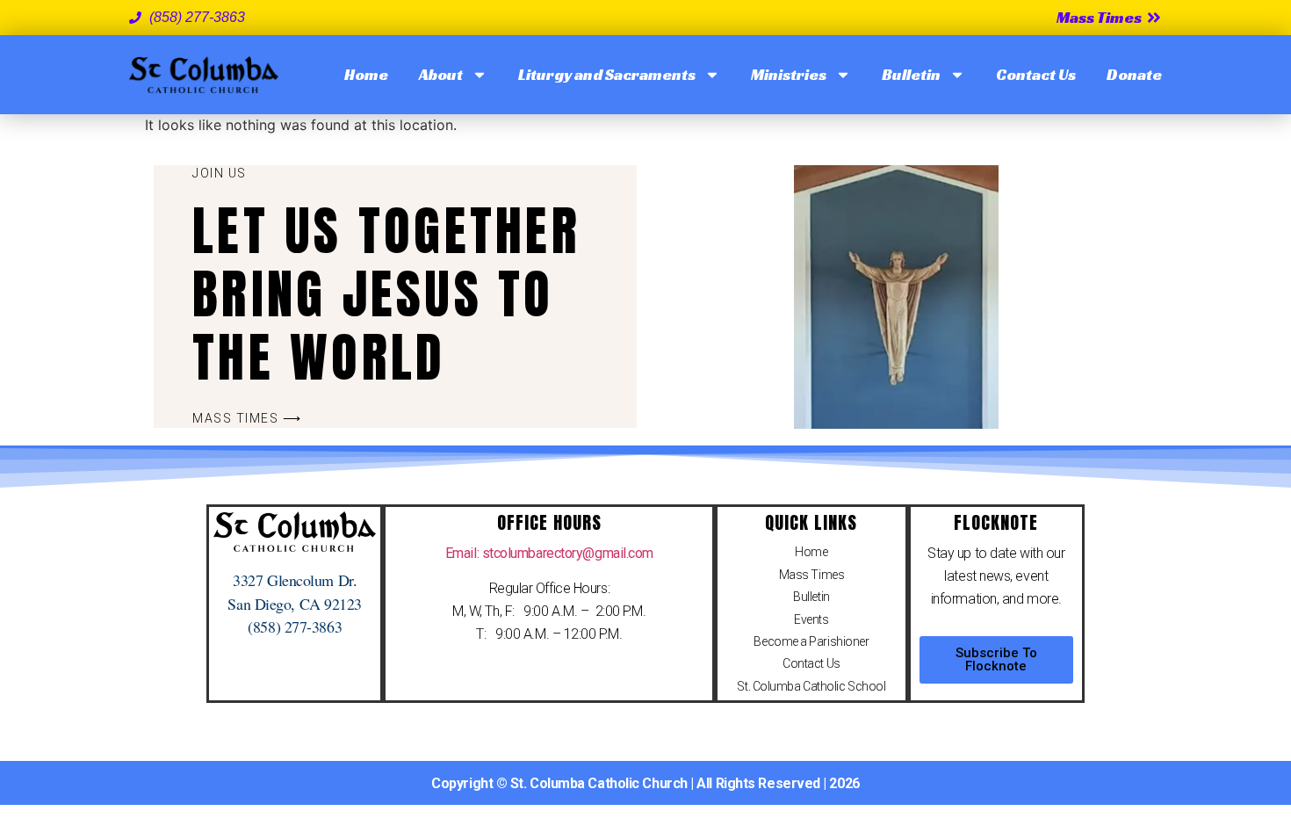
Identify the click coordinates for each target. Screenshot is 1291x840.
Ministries (788, 74)
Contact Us (1036, 74)
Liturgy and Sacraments (607, 74)
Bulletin (911, 74)
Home (366, 74)
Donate (1134, 74)
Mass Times (812, 575)
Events (811, 619)
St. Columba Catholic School (811, 686)
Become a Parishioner (811, 641)
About (441, 74)
